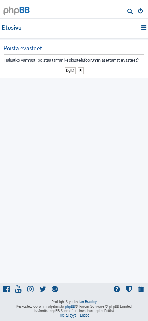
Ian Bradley (88, 302)
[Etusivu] (16, 9)
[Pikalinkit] (144, 27)
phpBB (70, 306)
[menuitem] (130, 12)
